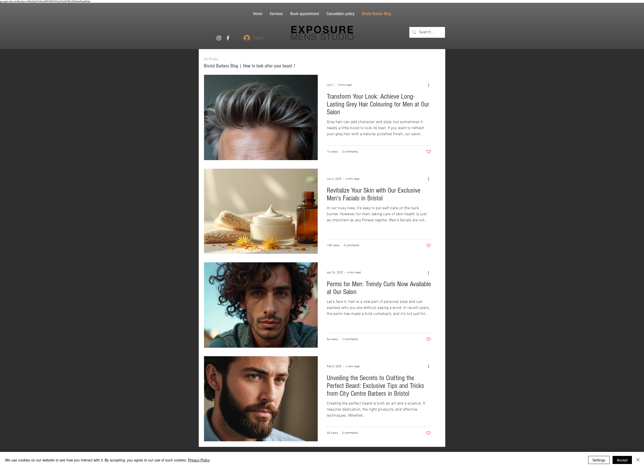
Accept (622, 459)
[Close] (638, 460)
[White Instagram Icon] (219, 38)
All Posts (211, 59)
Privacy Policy (199, 459)
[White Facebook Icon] (228, 38)
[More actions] (430, 85)
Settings (598, 459)
